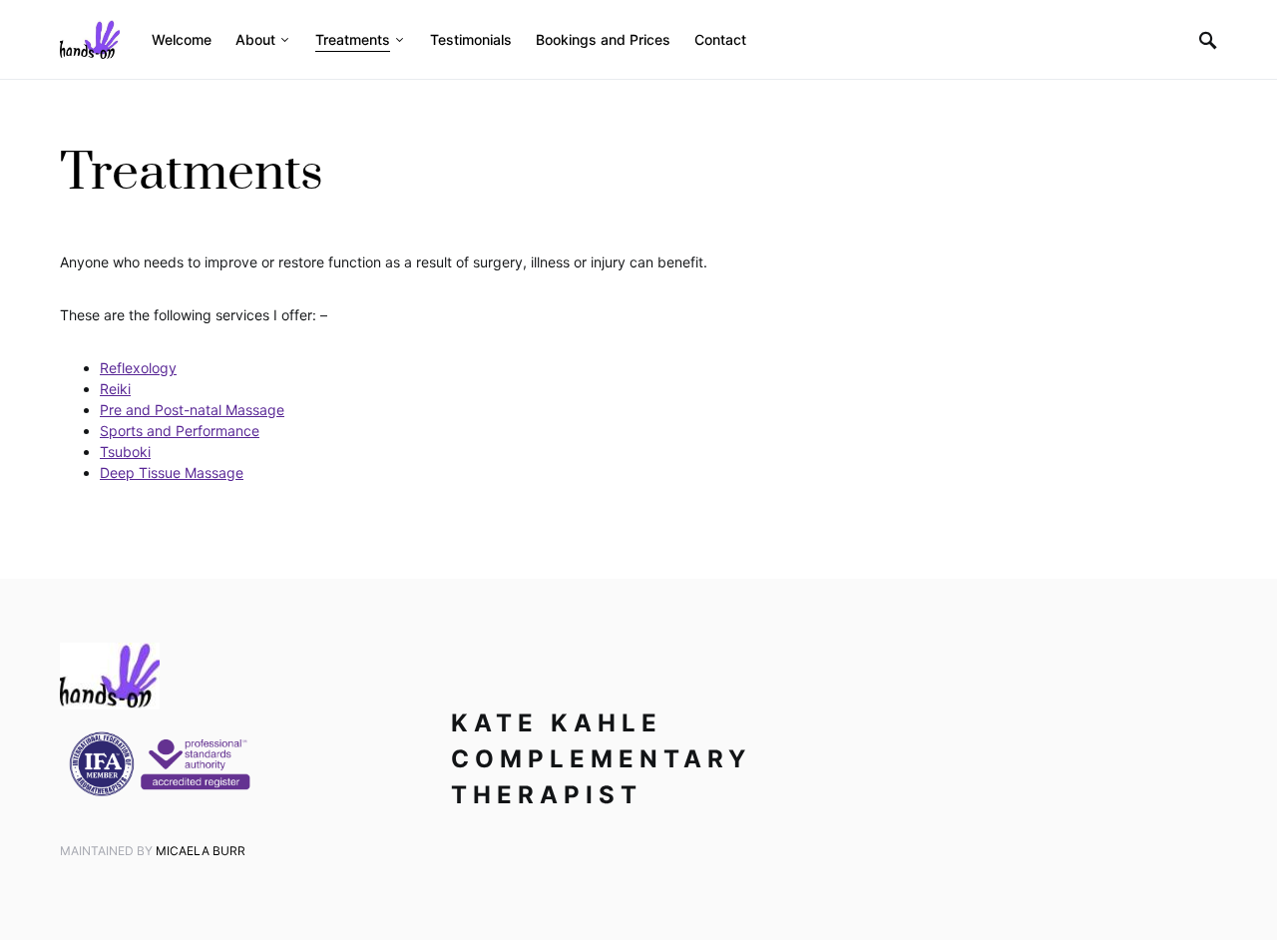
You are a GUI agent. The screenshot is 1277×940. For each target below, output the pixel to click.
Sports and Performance (179, 430)
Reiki (115, 388)
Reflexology (138, 367)
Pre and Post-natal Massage (192, 409)
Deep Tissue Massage (171, 472)
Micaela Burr (200, 850)
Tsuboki (125, 451)
